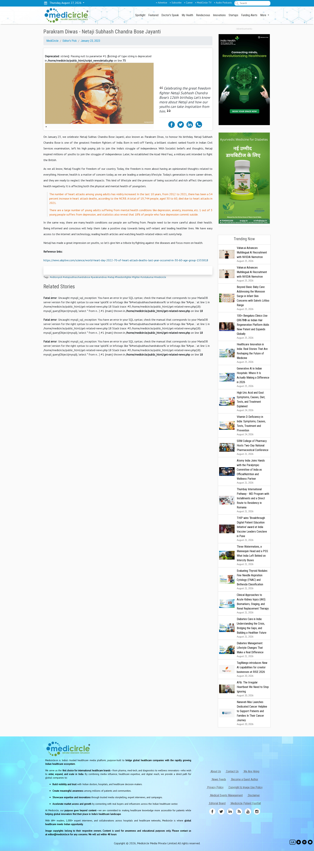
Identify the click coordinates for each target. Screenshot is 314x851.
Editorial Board (217, 803)
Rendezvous (203, 15)
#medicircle (160, 277)
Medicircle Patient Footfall (245, 803)
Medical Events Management (226, 795)
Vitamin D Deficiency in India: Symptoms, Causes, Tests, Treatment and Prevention (251, 425)
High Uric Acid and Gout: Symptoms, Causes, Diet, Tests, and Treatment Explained (251, 401)
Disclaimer (253, 795)
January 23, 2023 (90, 40)
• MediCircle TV (203, 2)
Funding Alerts (249, 15)
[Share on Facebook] (171, 124)
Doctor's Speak (170, 15)
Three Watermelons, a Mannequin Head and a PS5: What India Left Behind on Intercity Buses (252, 555)
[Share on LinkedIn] (190, 124)
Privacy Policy (215, 787)
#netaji (111, 277)
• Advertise (161, 2)
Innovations (219, 15)
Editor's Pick (70, 40)
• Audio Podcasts (223, 2)
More (263, 15)
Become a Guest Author (244, 779)
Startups (233, 15)
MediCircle (52, 40)
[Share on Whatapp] (199, 124)
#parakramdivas (99, 277)
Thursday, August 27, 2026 (64, 3)
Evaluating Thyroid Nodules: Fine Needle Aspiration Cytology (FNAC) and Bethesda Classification (252, 579)
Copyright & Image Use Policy (245, 787)
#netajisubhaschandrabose (76, 277)
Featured (153, 15)
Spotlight (140, 15)
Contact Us (232, 771)
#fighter (136, 277)
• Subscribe (176, 2)
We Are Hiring (251, 771)
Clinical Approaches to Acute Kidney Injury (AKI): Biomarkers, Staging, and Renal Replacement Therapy (253, 603)
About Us (215, 771)
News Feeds (218, 779)
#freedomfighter (123, 277)
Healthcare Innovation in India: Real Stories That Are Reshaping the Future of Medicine (252, 353)
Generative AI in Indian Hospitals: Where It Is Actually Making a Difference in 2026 (253, 377)
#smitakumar (147, 277)
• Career (188, 2)
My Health (187, 15)
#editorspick (56, 277)
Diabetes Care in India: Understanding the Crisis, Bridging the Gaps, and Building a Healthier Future (251, 627)
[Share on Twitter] (180, 124)
